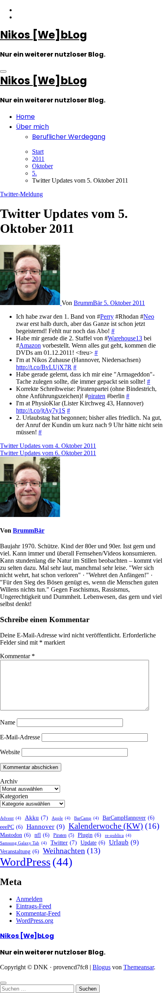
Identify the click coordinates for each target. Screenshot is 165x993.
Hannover (45, 826)
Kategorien (14, 796)
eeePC (11, 827)
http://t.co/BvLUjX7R (44, 367)
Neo (148, 316)
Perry (107, 316)
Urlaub (124, 842)
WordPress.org (34, 920)
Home (25, 116)
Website (10, 752)
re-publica (118, 835)
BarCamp (86, 818)
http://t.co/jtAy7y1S (40, 410)
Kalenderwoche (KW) (113, 826)
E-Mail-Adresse (20, 737)
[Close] (3, 983)
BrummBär (89, 302)
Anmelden (29, 898)
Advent (10, 818)
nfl (42, 835)
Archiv (9, 781)
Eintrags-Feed (33, 906)
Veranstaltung (19, 852)
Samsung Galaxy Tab (23, 843)
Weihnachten (72, 850)
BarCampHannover (129, 818)
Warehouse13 (125, 338)
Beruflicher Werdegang (68, 136)
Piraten (63, 835)
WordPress (36, 861)
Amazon (30, 345)
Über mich (32, 126)
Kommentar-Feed (38, 913)
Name (7, 722)
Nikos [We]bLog (43, 35)
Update (92, 843)
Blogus (102, 967)
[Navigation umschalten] (3, 71)
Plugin (89, 835)
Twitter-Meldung (21, 194)
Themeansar (138, 967)
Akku (36, 817)
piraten (96, 396)
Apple (61, 818)
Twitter (63, 842)
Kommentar (17, 656)
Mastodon (15, 835)
